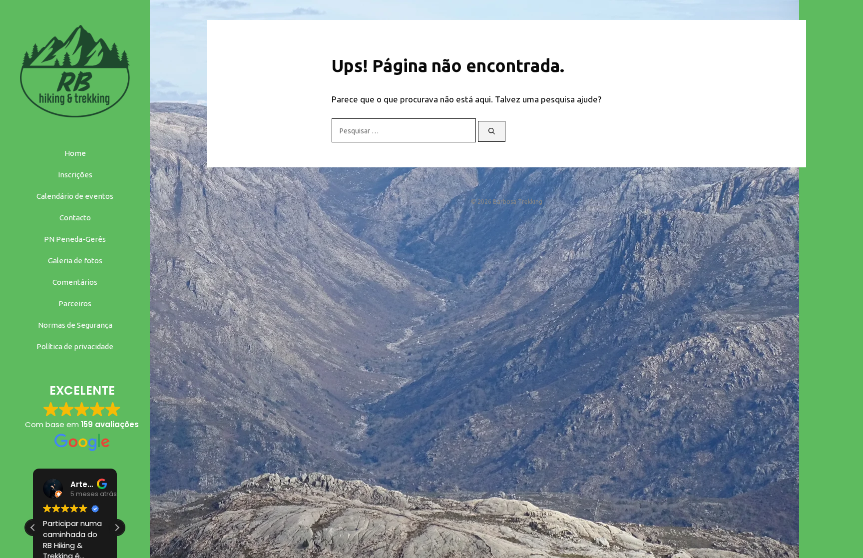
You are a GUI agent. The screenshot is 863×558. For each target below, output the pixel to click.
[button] (116, 527)
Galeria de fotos (75, 260)
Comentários (74, 282)
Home (75, 153)
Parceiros (74, 303)
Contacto (75, 217)
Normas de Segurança (75, 325)
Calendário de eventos (74, 196)
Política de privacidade (74, 346)
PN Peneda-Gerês (75, 239)
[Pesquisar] (491, 131)
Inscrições (75, 174)
